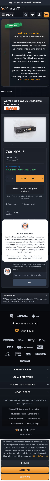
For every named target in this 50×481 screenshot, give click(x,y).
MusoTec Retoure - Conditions (24, 414)
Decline (25, 463)
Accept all (24, 470)
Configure (25, 477)
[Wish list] (32, 14)
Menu (9, 14)
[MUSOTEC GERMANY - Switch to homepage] (13, 8)
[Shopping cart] (46, 14)
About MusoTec (33, 419)
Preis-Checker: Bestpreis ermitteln (27, 190)
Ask (29, 282)
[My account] (39, 14)
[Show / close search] (25, 14)
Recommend (29, 204)
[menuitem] (7, 14)
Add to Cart (28, 178)
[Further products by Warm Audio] (12, 108)
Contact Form (17, 423)
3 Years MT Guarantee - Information (24, 409)
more (31, 301)
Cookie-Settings (32, 423)
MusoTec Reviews (16, 419)
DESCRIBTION (9, 295)
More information (40, 456)
